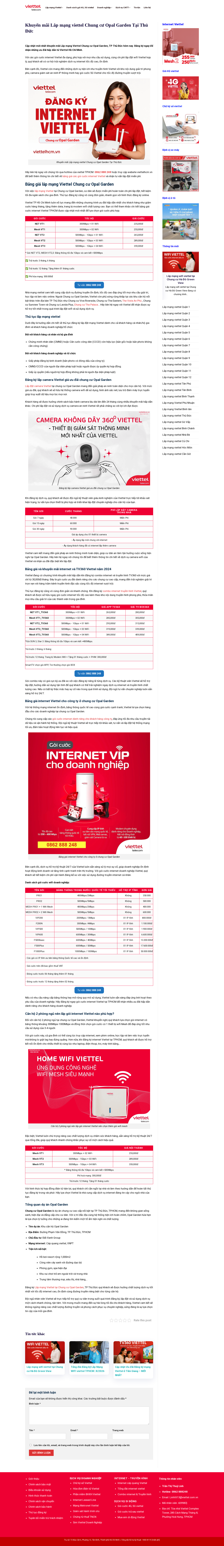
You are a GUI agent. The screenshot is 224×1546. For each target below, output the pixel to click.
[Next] (194, 275)
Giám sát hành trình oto (86, 1511)
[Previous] (167, 275)
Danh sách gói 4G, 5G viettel (80, 7)
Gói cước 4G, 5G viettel (130, 1506)
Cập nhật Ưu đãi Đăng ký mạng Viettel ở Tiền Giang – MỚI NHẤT (133, 1371)
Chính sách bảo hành (40, 1506)
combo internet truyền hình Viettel (122, 591)
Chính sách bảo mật (39, 1484)
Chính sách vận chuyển (41, 1501)
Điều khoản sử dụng (39, 1490)
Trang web (118, 1430)
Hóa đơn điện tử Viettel (86, 1488)
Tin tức (137, 7)
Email (74, 1430)
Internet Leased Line (84, 1499)
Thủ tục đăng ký (37, 1512)
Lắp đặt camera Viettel (38, 386)
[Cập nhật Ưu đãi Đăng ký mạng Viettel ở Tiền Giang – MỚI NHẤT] (133, 1352)
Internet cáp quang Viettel (132, 1483)
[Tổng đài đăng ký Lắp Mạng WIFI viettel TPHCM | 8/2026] (89, 1352)
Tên (32, 1430)
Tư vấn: (89, 285)
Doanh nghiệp (104, 7)
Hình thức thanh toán (40, 1495)
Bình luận (35, 1403)
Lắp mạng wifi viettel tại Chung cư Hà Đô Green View (181, 279)
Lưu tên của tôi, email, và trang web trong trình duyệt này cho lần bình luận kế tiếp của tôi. (82, 1445)
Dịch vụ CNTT (122, 7)
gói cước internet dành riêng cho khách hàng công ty (82, 718)
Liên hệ (147, 7)
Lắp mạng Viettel (53, 7)
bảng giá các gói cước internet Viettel (83, 176)
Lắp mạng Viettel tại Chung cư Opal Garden (59, 1287)
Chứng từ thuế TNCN (84, 1516)
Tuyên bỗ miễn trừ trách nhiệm (45, 1518)
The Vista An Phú (132, 300)
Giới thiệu (33, 1478)
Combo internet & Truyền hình (134, 1494)
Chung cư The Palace (86, 304)
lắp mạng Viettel (44, 190)
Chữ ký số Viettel (82, 1483)
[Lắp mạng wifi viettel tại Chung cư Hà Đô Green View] (45, 1352)
